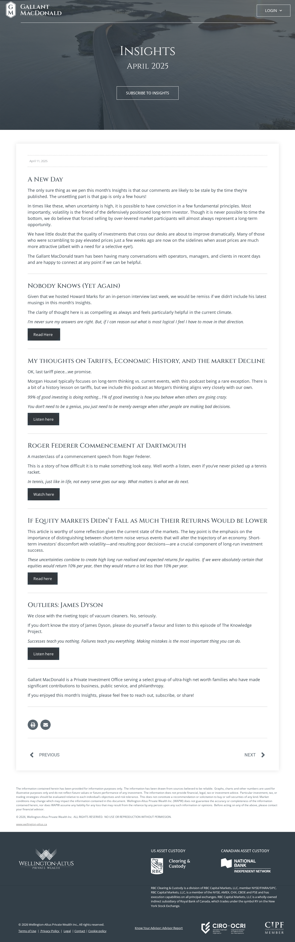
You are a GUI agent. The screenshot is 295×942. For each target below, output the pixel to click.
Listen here (43, 419)
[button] (33, 725)
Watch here (43, 494)
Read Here (44, 334)
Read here (42, 578)
